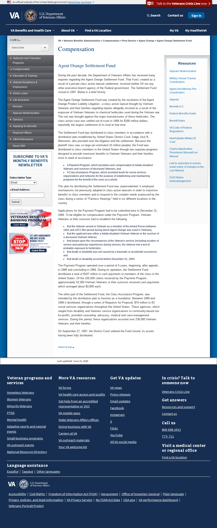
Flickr (114, 428)
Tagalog (27, 471)
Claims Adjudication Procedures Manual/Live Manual (184, 152)
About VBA (19, 145)
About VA (68, 30)
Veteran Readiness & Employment (25, 85)
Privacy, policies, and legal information (36, 500)
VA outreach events (20, 445)
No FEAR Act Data (108, 500)
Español (12, 471)
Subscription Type (20, 177)
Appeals (174, 99)
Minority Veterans (19, 406)
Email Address (21, 189)
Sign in (196, 15)
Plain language (173, 494)
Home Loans (20, 93)
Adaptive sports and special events (26, 429)
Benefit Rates (177, 120)
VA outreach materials (74, 440)
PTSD (11, 413)
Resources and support (178, 407)
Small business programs (25, 438)
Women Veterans (19, 399)
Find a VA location (174, 457)
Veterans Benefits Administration (82, 40)
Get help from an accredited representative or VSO (78, 403)
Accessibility (17, 494)
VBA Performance (23, 139)
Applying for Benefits (25, 126)
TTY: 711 (168, 436)
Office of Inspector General (141, 494)
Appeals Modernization (26, 113)
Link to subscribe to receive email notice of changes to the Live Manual (187, 167)
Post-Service (129, 40)
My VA (174, 30)
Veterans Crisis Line (176, 391)
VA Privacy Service (79, 500)
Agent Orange (146, 40)
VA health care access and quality (81, 394)
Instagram (117, 415)
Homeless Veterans (20, 392)
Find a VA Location (98, 30)
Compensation (21, 69)
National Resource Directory (27, 452)
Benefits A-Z (176, 106)
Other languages (48, 471)
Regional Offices (22, 132)
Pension (17, 106)
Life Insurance (21, 99)
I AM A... (15, 40)
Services (18, 119)
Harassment (109, 494)
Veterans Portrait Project (26, 506)
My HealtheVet (196, 30)
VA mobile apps (69, 413)
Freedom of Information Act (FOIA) (73, 494)
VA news (116, 387)
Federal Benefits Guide (183, 113)
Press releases (120, 394)
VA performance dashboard (158, 500)
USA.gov (129, 500)
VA (59, 40)
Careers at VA (67, 433)
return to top (65, 347)
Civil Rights (37, 494)
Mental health (16, 419)
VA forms (64, 387)
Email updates (120, 401)
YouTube (116, 435)
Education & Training (25, 75)
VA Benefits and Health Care (31, 30)
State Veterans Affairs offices (78, 420)
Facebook (117, 408)
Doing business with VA (74, 426)
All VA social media (123, 442)
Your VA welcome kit (72, 447)
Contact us (175, 15)
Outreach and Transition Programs (27, 60)
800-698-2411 (171, 429)
